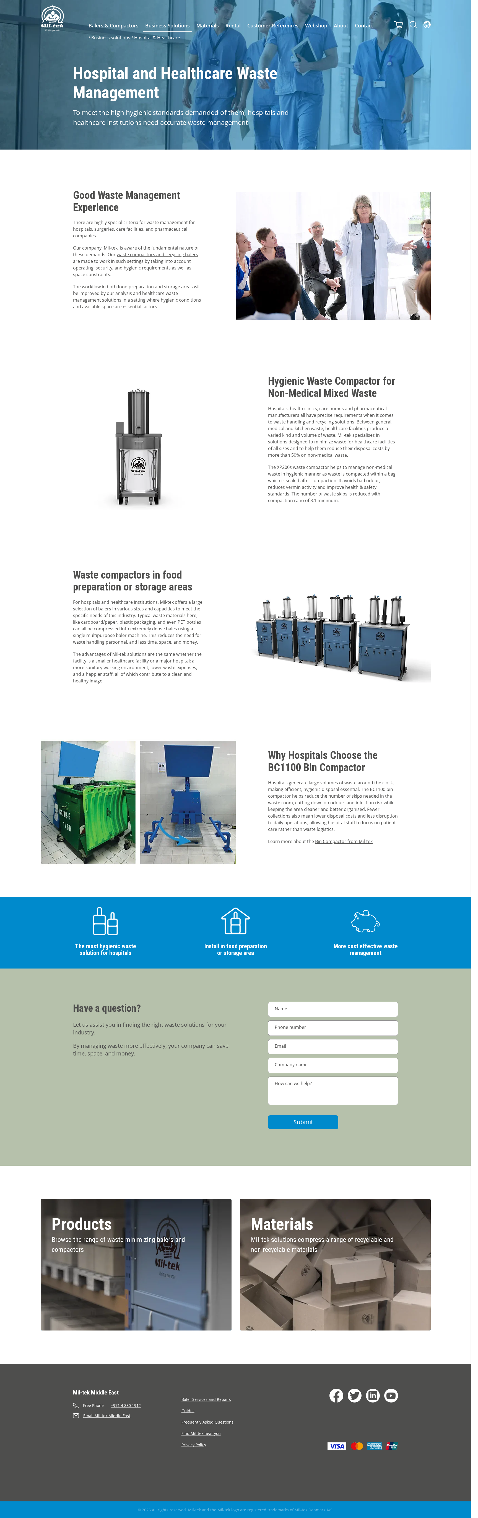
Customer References (272, 25)
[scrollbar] (474, 759)
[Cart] (398, 24)
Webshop (316, 25)
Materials (207, 25)
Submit (303, 1122)
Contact (364, 25)
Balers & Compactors (114, 25)
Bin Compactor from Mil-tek (344, 841)
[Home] (52, 18)
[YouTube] (391, 1396)
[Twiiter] (355, 1396)
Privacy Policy (193, 1444)
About (341, 25)
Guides (187, 1410)
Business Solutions (167, 25)
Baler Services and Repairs (206, 1399)
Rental (233, 25)
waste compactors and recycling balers (157, 254)
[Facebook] (336, 1396)
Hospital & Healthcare (157, 38)
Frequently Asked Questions (207, 1422)
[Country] (427, 24)
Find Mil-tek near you (201, 1433)
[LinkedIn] (373, 1396)
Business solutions (110, 38)
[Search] (413, 24)
